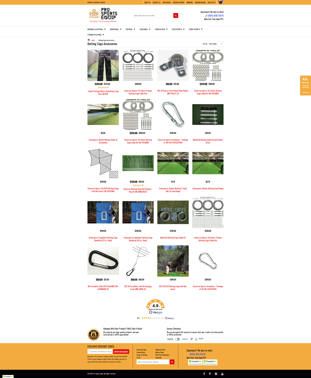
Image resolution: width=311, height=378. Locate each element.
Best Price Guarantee (162, 355)
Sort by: (205, 44)
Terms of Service (142, 355)
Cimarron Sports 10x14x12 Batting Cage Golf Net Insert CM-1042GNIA (103, 190)
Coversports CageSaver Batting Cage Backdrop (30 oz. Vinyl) (138, 239)
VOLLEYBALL (144, 29)
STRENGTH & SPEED (94, 34)
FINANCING (189, 2)
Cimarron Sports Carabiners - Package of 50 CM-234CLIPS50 (208, 288)
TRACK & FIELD (160, 29)
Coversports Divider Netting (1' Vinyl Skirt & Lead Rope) (173, 190)
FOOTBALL (129, 29)
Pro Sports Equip (98, 373)
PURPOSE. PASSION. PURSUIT (96, 2)
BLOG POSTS (212, 2)
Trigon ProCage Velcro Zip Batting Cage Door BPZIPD (103, 92)
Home (93, 40)
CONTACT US (156, 2)
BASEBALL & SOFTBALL (95, 29)
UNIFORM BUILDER (200, 2)
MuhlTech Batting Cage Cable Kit (173, 237)
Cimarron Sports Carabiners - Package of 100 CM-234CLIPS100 (173, 141)
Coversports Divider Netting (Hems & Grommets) (103, 141)
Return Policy (160, 352)
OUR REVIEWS (167, 2)
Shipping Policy (160, 349)
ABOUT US (147, 2)
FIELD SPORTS (177, 29)
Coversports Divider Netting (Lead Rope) (207, 188)
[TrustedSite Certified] (195, 362)
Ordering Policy (141, 349)
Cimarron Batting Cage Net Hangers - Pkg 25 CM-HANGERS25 (138, 190)
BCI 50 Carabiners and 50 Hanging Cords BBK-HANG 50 (138, 288)
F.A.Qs (138, 357)
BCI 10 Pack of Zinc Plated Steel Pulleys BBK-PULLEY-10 (173, 92)
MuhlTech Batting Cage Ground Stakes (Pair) (208, 141)
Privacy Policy (141, 352)
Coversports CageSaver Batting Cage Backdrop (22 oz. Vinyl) (103, 239)
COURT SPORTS (194, 29)
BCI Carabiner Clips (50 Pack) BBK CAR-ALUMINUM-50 (103, 288)
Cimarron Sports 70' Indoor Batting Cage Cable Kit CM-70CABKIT (138, 141)
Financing (158, 357)
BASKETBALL (114, 29)
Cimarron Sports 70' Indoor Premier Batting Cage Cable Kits (138, 92)
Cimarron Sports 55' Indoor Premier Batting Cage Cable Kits (208, 239)
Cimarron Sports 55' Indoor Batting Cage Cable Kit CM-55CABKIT (208, 92)
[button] (155, 307)
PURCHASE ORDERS (178, 2)
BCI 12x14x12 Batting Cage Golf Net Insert (173, 288)
